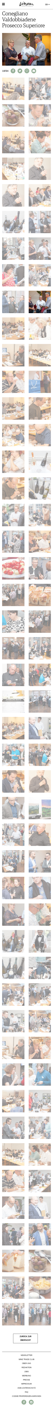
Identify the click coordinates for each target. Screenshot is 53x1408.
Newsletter (26, 1355)
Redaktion (27, 1368)
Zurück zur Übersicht (25, 1338)
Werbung (26, 1376)
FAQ (26, 1392)
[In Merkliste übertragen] (26, 70)
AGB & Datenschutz (27, 1388)
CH (46, 5)
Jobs (26, 1372)
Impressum (26, 1384)
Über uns (26, 1363)
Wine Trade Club (26, 1359)
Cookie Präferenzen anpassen (26, 1396)
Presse (26, 1380)
